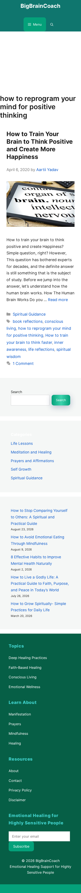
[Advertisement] (40, 61)
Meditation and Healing (31, 452)
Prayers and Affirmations (32, 461)
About (14, 771)
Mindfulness (18, 733)
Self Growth (21, 469)
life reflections (41, 349)
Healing (15, 743)
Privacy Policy (20, 790)
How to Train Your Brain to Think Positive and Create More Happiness (39, 145)
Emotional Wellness (24, 687)
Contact (15, 780)
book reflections (28, 321)
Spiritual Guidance (29, 314)
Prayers (15, 724)
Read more (58, 299)
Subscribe (21, 846)
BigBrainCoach (40, 6)
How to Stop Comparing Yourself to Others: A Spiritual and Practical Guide (39, 517)
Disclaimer (17, 799)
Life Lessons (22, 443)
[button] (52, 24)
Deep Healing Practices (28, 658)
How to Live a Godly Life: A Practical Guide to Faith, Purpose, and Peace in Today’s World (40, 583)
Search (16, 392)
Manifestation (20, 714)
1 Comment (23, 363)
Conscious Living (23, 677)
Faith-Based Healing (25, 667)
